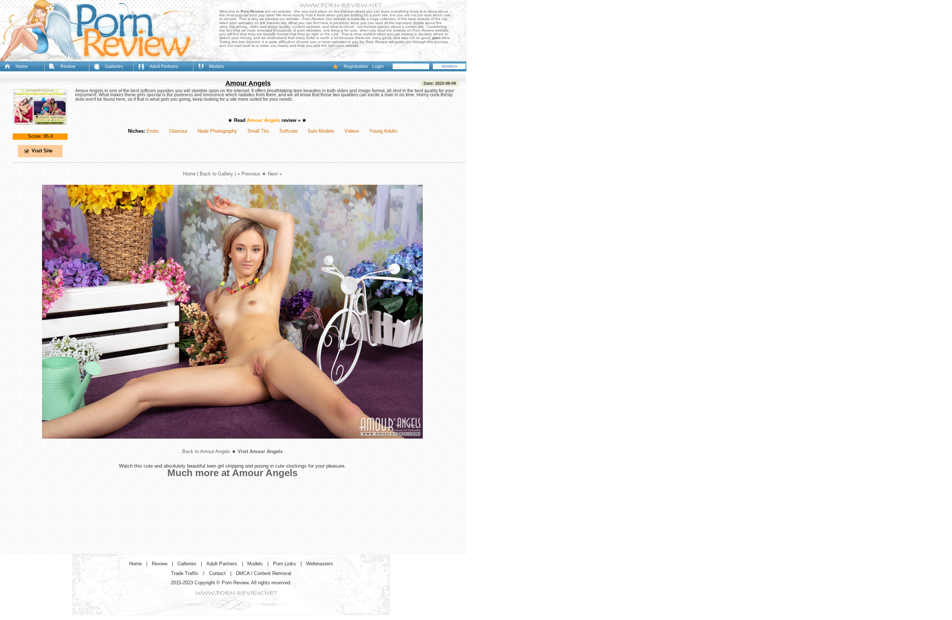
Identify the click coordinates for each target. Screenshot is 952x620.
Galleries (114, 66)
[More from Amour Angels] (232, 444)
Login (378, 66)
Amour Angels (248, 83)
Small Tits (258, 131)
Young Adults (383, 131)
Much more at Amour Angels (232, 473)
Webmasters (319, 563)
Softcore (288, 131)
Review (67, 66)
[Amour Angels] (40, 131)
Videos (351, 131)
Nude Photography (217, 131)
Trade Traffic (185, 573)
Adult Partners (163, 66)
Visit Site (42, 151)
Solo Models (321, 131)
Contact (217, 573)
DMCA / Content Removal (263, 573)
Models (216, 66)
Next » (275, 174)
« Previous (248, 174)
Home (22, 66)
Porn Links (284, 563)
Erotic (153, 131)
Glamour (178, 131)
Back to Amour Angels (206, 451)
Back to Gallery (216, 174)
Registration (356, 66)
